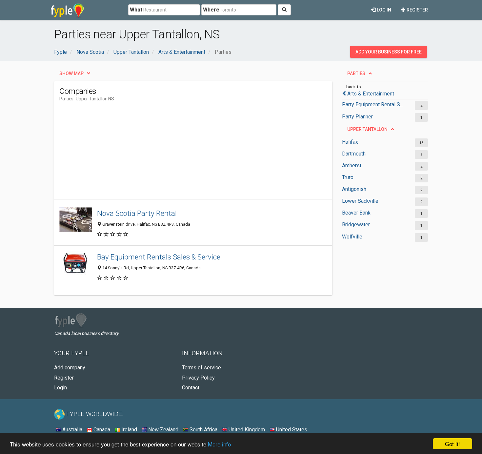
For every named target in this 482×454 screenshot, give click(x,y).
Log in (383, 9)
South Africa (202, 429)
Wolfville (352, 237)
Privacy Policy (198, 378)
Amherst (351, 165)
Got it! (452, 444)
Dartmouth (354, 154)
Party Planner (357, 117)
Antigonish (354, 189)
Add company (69, 367)
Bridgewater (356, 224)
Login (60, 387)
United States (291, 429)
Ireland (128, 429)
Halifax (350, 142)
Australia (71, 429)
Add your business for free (388, 51)
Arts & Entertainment (370, 94)
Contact (190, 387)
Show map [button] (71, 73)
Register (417, 9)
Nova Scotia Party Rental (137, 213)
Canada (101, 429)
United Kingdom (246, 429)
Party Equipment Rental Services (373, 104)
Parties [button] (356, 73)
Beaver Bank (356, 213)
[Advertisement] (178, 153)
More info (219, 444)
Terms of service (201, 367)
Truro (347, 177)
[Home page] (67, 10)
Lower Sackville (360, 201)
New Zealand (162, 429)
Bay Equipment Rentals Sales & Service (158, 257)
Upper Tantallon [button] (367, 129)
